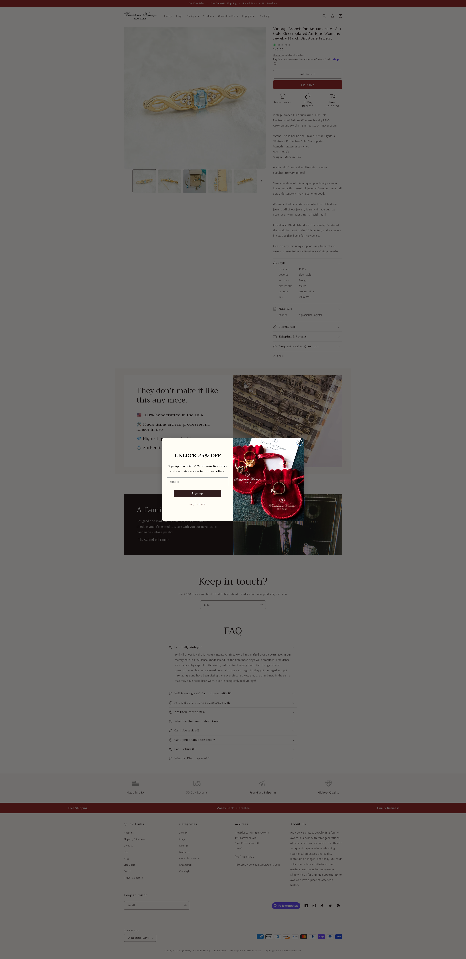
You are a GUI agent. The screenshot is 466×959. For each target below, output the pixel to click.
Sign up (197, 493)
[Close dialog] (299, 442)
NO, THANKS (197, 504)
